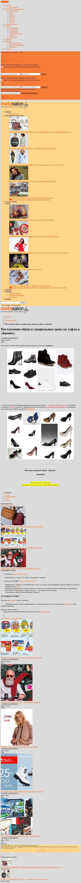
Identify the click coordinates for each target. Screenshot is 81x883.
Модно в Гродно (15, 43)
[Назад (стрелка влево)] (2, 855)
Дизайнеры (13, 30)
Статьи (7, 26)
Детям (11, 15)
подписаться (69, 604)
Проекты (8, 41)
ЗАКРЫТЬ (5, 2)
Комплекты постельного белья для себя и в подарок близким (31, 198)
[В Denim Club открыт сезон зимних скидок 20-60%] (16, 745)
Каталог (8, 49)
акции (7, 494)
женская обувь (10, 496)
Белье (11, 13)
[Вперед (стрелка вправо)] (4, 855)
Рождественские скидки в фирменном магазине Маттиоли (22, 527)
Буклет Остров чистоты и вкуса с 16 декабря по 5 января (21, 547)
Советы (12, 35)
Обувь (11, 18)
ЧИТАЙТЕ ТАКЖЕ (8, 506)
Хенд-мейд (13, 37)
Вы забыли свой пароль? (10, 76)
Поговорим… (14, 32)
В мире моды (14, 28)
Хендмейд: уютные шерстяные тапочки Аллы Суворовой (30, 286)
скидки (7, 500)
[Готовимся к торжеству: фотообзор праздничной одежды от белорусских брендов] (18, 251)
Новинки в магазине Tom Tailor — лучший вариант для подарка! (32, 148)
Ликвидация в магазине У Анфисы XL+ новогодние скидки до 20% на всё (36, 165)
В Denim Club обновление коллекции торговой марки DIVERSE (32, 181)
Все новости (13, 7)
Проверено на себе (16, 33)
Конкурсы (13, 47)
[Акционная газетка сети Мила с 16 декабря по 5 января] (13, 567)
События (8, 39)
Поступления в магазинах (14, 9)
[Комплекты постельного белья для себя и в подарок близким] (18, 196)
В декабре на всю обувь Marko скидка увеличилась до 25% (22, 791)
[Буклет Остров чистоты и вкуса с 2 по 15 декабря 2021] (16, 834)
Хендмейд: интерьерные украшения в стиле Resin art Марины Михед (34, 236)
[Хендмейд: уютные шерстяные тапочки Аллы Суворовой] (18, 284)
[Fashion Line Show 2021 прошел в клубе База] (18, 267)
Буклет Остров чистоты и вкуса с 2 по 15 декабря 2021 (20, 836)
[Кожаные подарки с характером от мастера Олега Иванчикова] (18, 218)
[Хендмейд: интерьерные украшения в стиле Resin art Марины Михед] (18, 234)
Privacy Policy (45, 67)
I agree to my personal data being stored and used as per (26, 67)
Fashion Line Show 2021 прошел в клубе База (25, 269)
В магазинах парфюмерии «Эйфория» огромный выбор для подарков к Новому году (39, 132)
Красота (12, 17)
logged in (13, 600)
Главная (8, 5)
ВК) (18, 586)
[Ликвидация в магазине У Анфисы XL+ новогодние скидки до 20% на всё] (18, 163)
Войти (7, 56)
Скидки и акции (11, 24)
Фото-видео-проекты (16, 45)
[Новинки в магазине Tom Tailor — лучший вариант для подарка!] (18, 146)
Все (10, 200)
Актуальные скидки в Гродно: (12, 618)
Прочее (12, 22)
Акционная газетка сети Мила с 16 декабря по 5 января (21, 568)
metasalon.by (20, 846)
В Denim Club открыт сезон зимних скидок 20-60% (19, 747)
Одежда (12, 20)
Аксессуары (13, 11)
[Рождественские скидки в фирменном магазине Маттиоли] (13, 525)
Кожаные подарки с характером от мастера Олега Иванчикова (31, 220)
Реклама (8, 99)
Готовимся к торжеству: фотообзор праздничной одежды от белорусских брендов (38, 253)
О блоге (8, 97)
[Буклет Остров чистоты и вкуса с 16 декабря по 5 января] (13, 546)
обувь (7, 498)
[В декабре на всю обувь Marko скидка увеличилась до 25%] (16, 790)
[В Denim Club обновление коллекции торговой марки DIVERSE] (18, 179)
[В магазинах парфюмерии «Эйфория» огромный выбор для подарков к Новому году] (18, 130)
